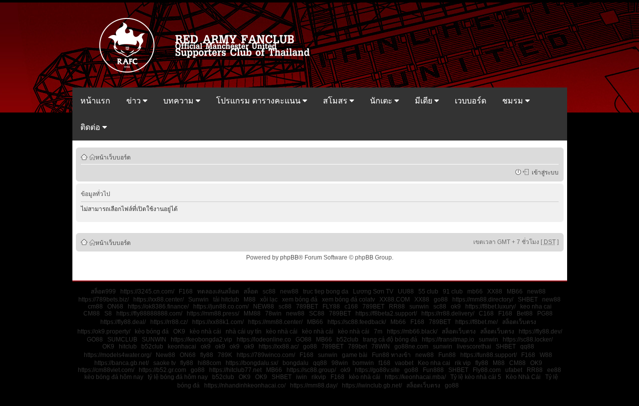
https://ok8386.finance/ (158, 306)
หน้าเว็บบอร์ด (113, 157)
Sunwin (198, 299)
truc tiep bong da (325, 291)
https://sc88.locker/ (528, 339)
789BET (307, 306)
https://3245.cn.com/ (147, 291)
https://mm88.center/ (275, 322)
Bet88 (525, 313)
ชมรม (513, 100)
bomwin (363, 363)
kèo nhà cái (205, 331)
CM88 (91, 313)
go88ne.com (411, 346)
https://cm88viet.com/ (106, 370)
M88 (250, 299)
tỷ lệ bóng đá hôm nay (178, 377)
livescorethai (474, 346)
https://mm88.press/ (213, 313)
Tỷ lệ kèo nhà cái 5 (475, 377)
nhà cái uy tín (244, 331)
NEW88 (263, 306)
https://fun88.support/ (488, 355)
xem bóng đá (300, 299)
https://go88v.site (377, 370)
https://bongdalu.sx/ (252, 363)
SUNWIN (154, 339)
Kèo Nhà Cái (523, 377)
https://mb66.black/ (412, 331)
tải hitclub (226, 299)
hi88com (209, 363)
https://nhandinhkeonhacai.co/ (245, 385)
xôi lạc (269, 299)
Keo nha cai (434, 363)
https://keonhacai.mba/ (415, 377)
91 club (453, 291)
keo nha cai (536, 306)
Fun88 (447, 355)
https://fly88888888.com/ (149, 313)
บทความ (179, 100)
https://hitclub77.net (235, 370)
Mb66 (398, 322)
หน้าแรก (95, 100)
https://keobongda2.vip (201, 339)
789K (225, 355)
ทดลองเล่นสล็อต (218, 291)
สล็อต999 (103, 291)
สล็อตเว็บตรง (519, 322)
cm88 (95, 306)
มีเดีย (424, 100)
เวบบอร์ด (470, 100)
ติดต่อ (91, 127)
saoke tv (164, 363)
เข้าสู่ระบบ (544, 172)
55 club (428, 291)
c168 (351, 306)
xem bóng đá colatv (348, 299)
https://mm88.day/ (313, 385)
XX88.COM (394, 299)
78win (273, 313)
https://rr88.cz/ (169, 322)
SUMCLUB (122, 339)
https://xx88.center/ (158, 299)
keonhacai (182, 346)
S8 (108, 313)
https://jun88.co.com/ (221, 306)
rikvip (319, 377)
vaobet (404, 363)
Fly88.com (487, 370)
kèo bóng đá (152, 331)
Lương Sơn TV (373, 291)
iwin (301, 377)
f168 (384, 363)
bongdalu (296, 363)
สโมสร (336, 100)
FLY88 (331, 306)
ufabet (513, 370)
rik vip (463, 363)
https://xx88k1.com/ (218, 322)
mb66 (475, 291)
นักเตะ (382, 100)
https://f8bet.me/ (476, 322)
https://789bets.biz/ (103, 299)
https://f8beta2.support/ (386, 313)
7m (378, 331)
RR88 (397, 306)
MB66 (515, 291)
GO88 (95, 339)
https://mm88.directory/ (482, 299)
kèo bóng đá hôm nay (113, 377)
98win (339, 363)
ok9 (456, 306)
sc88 (269, 291)
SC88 (316, 313)
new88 (289, 291)
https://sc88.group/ (311, 370)
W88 (546, 355)
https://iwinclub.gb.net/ (372, 385)
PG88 (545, 313)
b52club (347, 339)
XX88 (494, 291)
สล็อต (251, 291)
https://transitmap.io (448, 339)
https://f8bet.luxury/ (490, 306)
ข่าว (134, 100)
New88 (165, 355)
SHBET (528, 299)
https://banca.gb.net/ (121, 363)
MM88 (252, 313)
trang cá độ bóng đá (390, 339)
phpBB (289, 257)
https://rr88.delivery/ (447, 313)
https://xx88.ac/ (279, 346)
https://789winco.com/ (266, 355)
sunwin (419, 306)
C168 (486, 313)
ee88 (554, 370)
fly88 (206, 355)
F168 (186, 291)
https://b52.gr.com (162, 370)
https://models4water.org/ (117, 355)
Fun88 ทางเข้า (391, 355)
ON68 (115, 306)
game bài (354, 355)
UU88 (406, 291)
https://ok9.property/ (103, 331)
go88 (441, 299)
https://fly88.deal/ (123, 322)
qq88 (527, 346)
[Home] (209, 71)
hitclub (128, 346)
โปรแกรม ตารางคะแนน (259, 100)
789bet (357, 346)
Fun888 (433, 370)
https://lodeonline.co (264, 339)
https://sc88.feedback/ (356, 322)
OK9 (179, 331)
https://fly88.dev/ (540, 331)
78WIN (380, 346)
